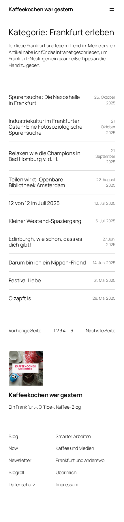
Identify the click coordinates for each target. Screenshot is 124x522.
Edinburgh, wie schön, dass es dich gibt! (45, 242)
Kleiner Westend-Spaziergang (45, 221)
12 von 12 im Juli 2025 (34, 203)
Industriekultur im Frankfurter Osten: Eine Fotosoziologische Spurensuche (45, 127)
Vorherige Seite (25, 330)
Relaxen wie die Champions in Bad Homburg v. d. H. (44, 156)
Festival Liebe (25, 280)
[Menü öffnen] (111, 9)
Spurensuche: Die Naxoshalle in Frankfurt (44, 100)
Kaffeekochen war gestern (41, 9)
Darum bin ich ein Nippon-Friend (47, 263)
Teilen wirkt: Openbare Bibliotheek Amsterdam (37, 182)
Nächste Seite (100, 330)
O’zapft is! (21, 298)
